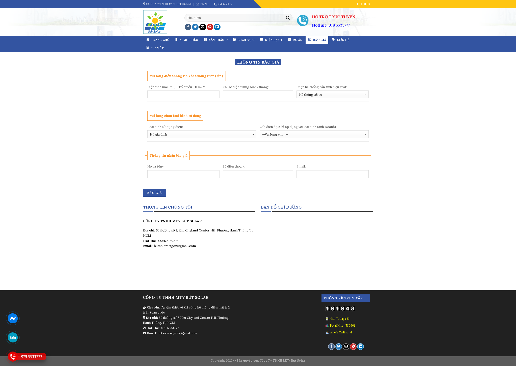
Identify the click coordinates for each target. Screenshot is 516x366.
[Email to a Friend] (202, 27)
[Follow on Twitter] (365, 4)
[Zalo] (12, 337)
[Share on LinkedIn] (217, 27)
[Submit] (288, 18)
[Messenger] (12, 318)
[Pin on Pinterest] (210, 27)
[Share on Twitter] (195, 27)
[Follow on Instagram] (361, 4)
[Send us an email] (369, 4)
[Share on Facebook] (188, 27)
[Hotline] (12, 356)
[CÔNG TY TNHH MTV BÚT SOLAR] (156, 22)
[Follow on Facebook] (357, 4)
